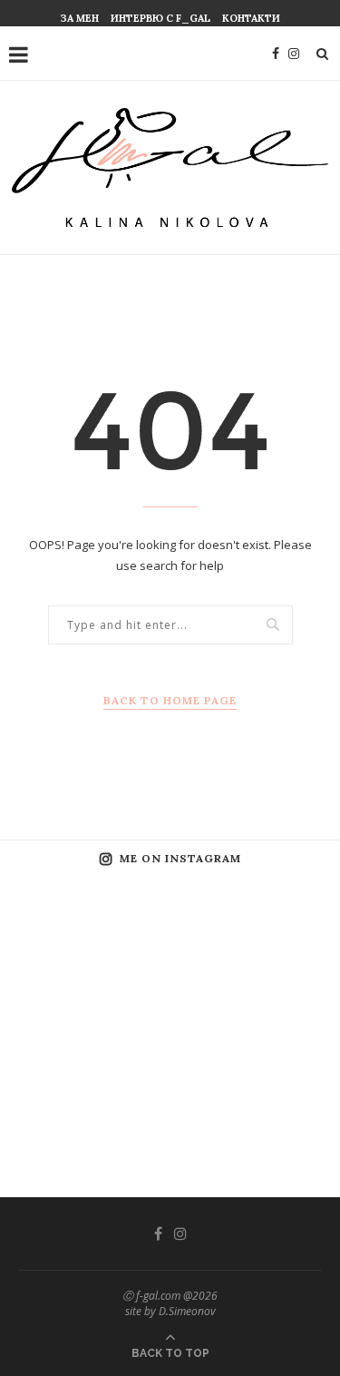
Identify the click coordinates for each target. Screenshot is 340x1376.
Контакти (251, 18)
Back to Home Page (170, 700)
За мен (80, 18)
